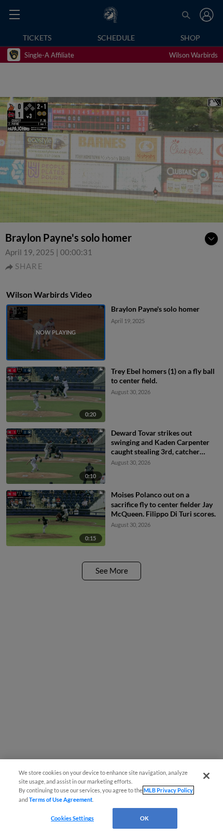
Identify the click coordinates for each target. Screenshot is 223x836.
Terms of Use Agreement (60, 799)
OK (144, 818)
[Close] (206, 775)
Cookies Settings (72, 818)
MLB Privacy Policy (168, 790)
